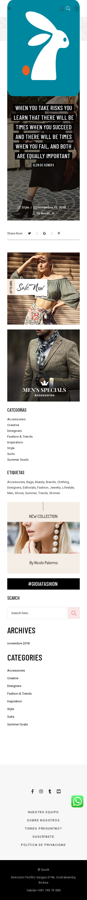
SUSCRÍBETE (43, 836)
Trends (43, 493)
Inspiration (15, 442)
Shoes (19, 493)
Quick (45, 869)
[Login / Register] (62, 8)
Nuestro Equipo (43, 812)
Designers (14, 430)
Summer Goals (18, 459)
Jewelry (55, 487)
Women (54, 493)
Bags (30, 482)
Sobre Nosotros (43, 820)
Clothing (63, 482)
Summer (31, 493)
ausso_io (48, 213)
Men (10, 493)
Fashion (42, 487)
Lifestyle (68, 487)
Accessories (16, 419)
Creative (13, 425)
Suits (11, 454)
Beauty (39, 482)
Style (25, 207)
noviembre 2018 (18, 643)
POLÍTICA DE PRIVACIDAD (43, 845)
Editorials (29, 487)
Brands (51, 482)
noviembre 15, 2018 (51, 207)
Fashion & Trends (20, 436)
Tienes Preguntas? (43, 828)
